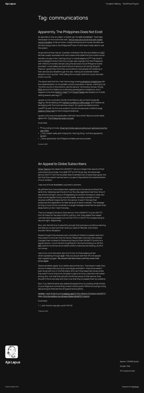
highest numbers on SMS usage (76, 102)
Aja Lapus (10, 3)
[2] (90, 58)
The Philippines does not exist (61, 118)
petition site (68, 293)
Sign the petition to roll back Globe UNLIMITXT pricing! (66, 296)
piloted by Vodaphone (91, 81)
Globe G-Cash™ (62, 92)
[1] (71, 45)
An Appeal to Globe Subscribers (62, 164)
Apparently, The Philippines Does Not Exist (70, 32)
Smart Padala (78, 92)
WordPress (135, 387)
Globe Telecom (44, 169)
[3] (44, 108)
